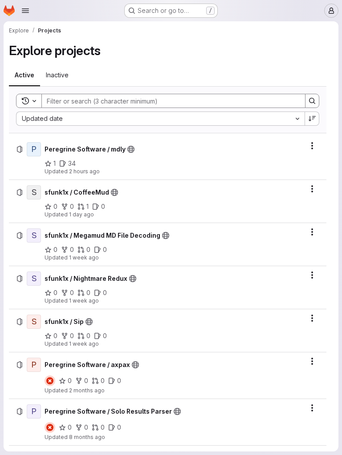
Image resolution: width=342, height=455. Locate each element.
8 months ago (87, 437)
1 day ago (81, 214)
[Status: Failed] (50, 380)
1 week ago (84, 257)
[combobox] (160, 119)
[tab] (24, 75)
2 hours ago (84, 171)
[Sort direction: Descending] (312, 119)
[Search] (312, 101)
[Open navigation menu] (25, 11)
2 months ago (87, 390)
